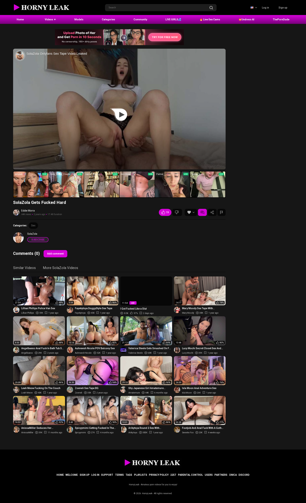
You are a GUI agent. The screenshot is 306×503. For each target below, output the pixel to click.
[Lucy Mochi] (177, 350)
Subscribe (38, 239)
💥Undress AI (246, 19)
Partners (220, 474)
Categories (108, 19)
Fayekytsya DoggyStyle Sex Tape (93, 308)
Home (20, 19)
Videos (50, 19)
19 (167, 212)
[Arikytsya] (123, 429)
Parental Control (190, 474)
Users (209, 474)
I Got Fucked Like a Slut (133, 308)
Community (140, 19)
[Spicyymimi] (70, 429)
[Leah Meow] (16, 390)
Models (78, 19)
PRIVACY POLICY (159, 474)
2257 (173, 474)
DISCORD (244, 474)
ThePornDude (281, 19)
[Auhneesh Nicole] (70, 350)
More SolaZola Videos (60, 268)
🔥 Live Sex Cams (210, 19)
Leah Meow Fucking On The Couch (40, 388)
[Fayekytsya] (70, 310)
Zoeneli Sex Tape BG (86, 388)
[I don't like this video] (177, 212)
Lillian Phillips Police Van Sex (38, 308)
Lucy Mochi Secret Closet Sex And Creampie (201, 348)
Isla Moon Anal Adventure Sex (199, 388)
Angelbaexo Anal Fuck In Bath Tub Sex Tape (42, 348)
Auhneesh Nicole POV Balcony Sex (95, 348)
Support (107, 474)
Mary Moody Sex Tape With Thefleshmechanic (197, 308)
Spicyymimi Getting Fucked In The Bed (94, 428)
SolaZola (32, 233)
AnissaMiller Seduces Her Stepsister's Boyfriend (36, 428)
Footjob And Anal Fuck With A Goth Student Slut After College (202, 428)
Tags (129, 474)
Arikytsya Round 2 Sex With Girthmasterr (143, 428)
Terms (119, 474)
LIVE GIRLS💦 (173, 19)
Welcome (72, 474)
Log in (265, 7)
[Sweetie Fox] (177, 429)
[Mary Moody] (177, 310)
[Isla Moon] (177, 390)
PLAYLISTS (140, 474)
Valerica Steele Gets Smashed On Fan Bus (150, 348)
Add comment (55, 253)
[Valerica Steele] (123, 350)
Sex (33, 225)
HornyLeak (147, 493)
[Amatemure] (123, 390)
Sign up (283, 7)
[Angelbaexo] (16, 350)
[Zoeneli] (70, 390)
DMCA (233, 474)
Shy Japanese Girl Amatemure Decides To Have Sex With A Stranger (149, 388)
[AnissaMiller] (16, 429)
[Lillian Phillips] (16, 310)
